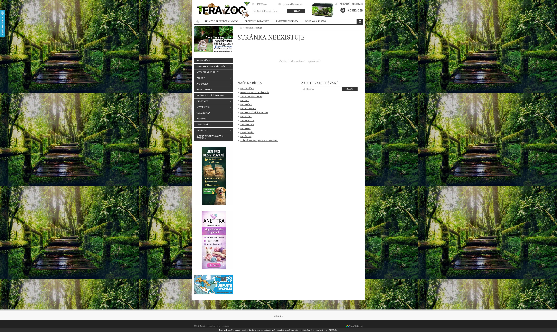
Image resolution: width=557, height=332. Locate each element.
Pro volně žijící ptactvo (210, 95)
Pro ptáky (202, 101)
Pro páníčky (203, 60)
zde (324, 330)
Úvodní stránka (197, 21)
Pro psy (201, 78)
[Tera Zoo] (223, 9)
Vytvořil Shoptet (356, 326)
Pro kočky (202, 83)
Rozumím (333, 330)
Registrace (357, 4)
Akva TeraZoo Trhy (207, 72)
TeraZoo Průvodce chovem (221, 21)
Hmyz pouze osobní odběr (211, 66)
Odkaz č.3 (278, 316)
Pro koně (202, 118)
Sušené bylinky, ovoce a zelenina (210, 137)
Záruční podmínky (287, 21)
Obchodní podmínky (257, 21)
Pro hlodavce (204, 89)
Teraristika (203, 112)
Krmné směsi (203, 124)
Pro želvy (202, 130)
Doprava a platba (315, 21)
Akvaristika (204, 107)
